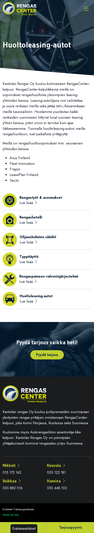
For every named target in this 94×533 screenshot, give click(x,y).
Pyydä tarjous (47, 354)
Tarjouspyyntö (70, 527)
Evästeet (7, 509)
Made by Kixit (11, 515)
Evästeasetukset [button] (24, 528)
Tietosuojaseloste (23, 509)
